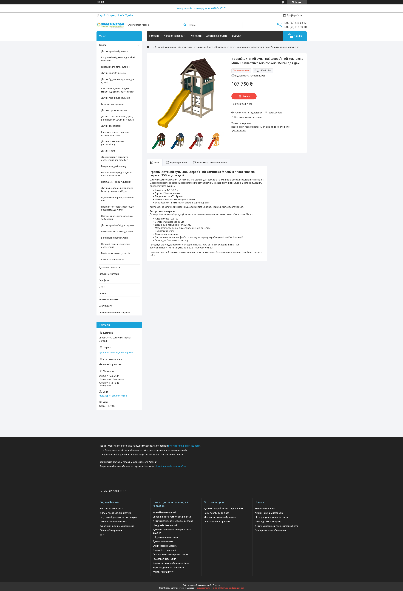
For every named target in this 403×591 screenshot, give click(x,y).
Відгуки (236, 35)
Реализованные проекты (217, 521)
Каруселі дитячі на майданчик (168, 567)
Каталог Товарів (173, 35)
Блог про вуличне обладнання (270, 530)
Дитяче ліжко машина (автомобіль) (112, 143)
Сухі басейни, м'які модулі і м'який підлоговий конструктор (117, 90)
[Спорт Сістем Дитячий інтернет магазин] (110, 25)
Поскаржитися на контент (207, 588)
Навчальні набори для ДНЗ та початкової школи (116, 174)
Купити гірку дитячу (163, 572)
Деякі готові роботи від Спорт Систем (223, 508)
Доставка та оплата (109, 267)
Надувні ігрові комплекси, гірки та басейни (117, 217)
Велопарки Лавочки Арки (114, 237)
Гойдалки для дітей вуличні (115, 67)
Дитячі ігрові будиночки (113, 73)
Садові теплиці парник (113, 259)
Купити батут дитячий (164, 550)
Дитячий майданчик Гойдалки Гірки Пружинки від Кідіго (184, 47)
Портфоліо (104, 280)
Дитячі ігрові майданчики (114, 51)
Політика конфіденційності (232, 588)
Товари (102, 45)
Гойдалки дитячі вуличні (165, 537)
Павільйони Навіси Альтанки (116, 182)
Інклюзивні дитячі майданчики (117, 231)
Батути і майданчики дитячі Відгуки (118, 517)
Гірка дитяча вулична (112, 104)
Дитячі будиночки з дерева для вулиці (117, 81)
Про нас (103, 293)
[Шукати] (185, 25)
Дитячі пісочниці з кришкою (115, 98)
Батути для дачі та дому (113, 166)
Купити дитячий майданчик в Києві (171, 563)
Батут (103, 534)
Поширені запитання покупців (114, 312)
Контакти (196, 35)
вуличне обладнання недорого (184, 446)
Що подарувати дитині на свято (271, 517)
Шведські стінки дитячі (165, 525)
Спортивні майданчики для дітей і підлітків (118, 59)
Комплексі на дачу (225, 47)
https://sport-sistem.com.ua (113, 395)
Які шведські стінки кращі (268, 521)
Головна (154, 35)
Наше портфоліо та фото (216, 513)
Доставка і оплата (216, 35)
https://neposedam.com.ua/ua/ (170, 466)
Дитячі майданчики (163, 541)
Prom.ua (216, 585)
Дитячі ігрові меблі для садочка (117, 225)
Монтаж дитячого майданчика (220, 517)
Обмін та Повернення (111, 530)
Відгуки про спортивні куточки (115, 513)
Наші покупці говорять (111, 508)
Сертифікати (105, 306)
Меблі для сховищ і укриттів (115, 253)
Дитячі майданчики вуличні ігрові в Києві (276, 526)
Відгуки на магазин (109, 274)
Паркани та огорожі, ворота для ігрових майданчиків (117, 208)
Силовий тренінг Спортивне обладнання (115, 245)
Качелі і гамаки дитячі (164, 512)
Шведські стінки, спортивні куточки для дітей (115, 134)
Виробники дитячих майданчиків (117, 526)
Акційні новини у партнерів (269, 513)
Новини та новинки (109, 299)
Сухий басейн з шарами (165, 546)
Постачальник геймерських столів (170, 554)
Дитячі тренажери (111, 126)
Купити (246, 96)
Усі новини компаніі (265, 508)
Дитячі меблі (108, 150)
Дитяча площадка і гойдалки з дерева (173, 521)
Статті (102, 286)
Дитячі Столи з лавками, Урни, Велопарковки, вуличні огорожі (117, 118)
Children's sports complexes (113, 521)
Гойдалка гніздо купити (165, 559)
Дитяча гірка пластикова (114, 110)
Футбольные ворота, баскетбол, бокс (117, 199)
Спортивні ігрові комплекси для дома (172, 516)
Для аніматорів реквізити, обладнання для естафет (114, 158)
